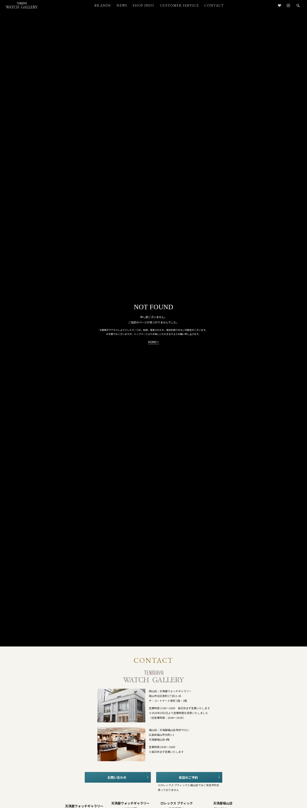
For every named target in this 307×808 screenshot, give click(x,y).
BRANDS (102, 5)
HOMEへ (153, 342)
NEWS (122, 5)
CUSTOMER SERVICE (179, 5)
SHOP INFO (143, 5)
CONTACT (214, 5)
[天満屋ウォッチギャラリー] (22, 5)
